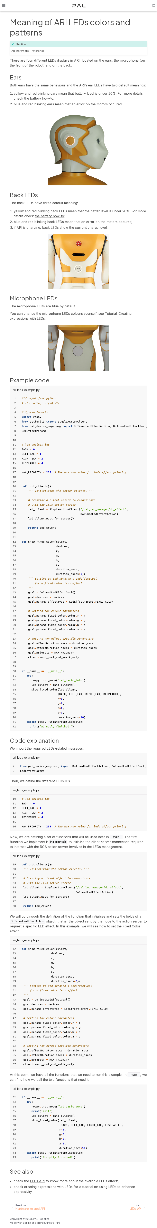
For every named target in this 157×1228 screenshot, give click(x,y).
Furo (58, 1222)
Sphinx (27, 1222)
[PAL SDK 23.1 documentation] (79, 5)
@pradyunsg (44, 1222)
